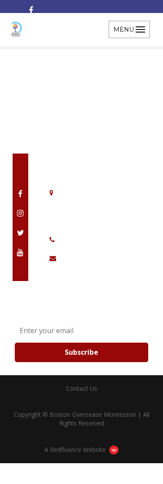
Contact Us (81, 388)
